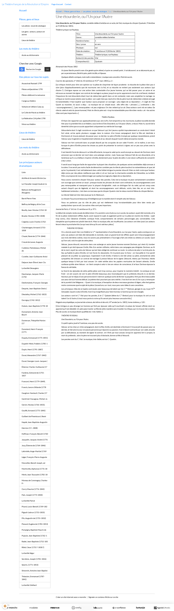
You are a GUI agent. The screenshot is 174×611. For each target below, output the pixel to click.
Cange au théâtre (29, 101)
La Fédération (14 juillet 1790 (33, 118)
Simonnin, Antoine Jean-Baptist (34, 570)
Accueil (59, 11)
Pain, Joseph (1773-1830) (32, 495)
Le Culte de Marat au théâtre (33, 112)
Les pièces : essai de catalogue (95, 11)
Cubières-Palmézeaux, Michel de (34, 249)
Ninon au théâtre (29, 124)
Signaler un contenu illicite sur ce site (103, 597)
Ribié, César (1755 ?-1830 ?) (33, 547)
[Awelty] (76, 608)
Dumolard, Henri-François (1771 (32, 330)
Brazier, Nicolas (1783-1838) (33, 216)
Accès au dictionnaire (30, 55)
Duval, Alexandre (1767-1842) (34, 355)
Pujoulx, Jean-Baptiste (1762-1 (34, 535)
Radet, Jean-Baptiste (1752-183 (35, 541)
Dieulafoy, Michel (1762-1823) (34, 294)
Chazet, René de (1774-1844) (33, 236)
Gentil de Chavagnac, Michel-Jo (34, 399)
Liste (24, 172)
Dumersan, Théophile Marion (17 (33, 321)
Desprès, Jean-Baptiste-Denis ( (34, 288)
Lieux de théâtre (28, 40)
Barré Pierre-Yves (29, 198)
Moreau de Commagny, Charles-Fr (35, 481)
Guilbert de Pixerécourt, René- (34, 416)
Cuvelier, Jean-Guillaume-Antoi (34, 256)
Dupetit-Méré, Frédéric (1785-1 (35, 343)
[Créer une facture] (98, 608)
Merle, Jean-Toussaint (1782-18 (34, 474)
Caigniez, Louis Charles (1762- (34, 222)
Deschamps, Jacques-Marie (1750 (33, 275)
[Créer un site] (12, 608)
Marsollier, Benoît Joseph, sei (33, 463)
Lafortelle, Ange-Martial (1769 (34, 451)
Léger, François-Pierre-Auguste (34, 457)
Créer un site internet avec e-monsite (71, 597)
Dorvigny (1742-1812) (31, 300)
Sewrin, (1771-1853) (30, 565)
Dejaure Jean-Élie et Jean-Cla (34, 262)
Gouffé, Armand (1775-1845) (33, 410)
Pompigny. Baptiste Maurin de (34, 530)
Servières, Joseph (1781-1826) (34, 559)
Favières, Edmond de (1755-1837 (33, 374)
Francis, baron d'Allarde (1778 (34, 387)
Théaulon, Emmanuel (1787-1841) (33, 577)
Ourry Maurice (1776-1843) (33, 489)
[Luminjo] (140, 608)
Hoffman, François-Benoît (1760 (35, 434)
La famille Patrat (28, 501)
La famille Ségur (28, 553)
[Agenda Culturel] (162, 608)
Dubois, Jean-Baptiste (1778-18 (35, 306)
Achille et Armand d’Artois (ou (34, 178)
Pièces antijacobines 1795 (32, 89)
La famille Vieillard (29, 585)
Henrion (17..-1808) (30, 428)
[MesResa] (55, 608)
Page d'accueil (57, 4)
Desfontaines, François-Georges (35, 282)
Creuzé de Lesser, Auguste (32, 242)
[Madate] (33, 608)
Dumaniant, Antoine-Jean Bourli (32, 313)
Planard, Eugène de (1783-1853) (35, 524)
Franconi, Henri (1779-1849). (33, 381)
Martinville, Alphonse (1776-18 (34, 469)
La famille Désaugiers (30, 268)
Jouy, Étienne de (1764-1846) (34, 445)
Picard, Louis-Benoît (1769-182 (34, 506)
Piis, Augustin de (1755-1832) (34, 518)
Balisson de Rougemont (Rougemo (31, 191)
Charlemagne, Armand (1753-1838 (34, 228)
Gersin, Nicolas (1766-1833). (33, 405)
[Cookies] (5, 606)
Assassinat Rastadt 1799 (32, 83)
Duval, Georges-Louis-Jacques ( (34, 361)
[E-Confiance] (119, 608)
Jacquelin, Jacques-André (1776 (35, 439)
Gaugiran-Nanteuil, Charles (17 (34, 393)
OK (47, 69)
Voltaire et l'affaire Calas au (33, 107)
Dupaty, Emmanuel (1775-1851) (35, 338)
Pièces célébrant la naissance (33, 95)
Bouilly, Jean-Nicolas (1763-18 (34, 210)
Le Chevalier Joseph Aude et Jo (34, 184)
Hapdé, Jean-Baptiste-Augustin (34, 422)
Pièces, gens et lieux (72, 11)
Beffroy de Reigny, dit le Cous (33, 204)
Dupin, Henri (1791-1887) (32, 349)
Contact (68, 4)
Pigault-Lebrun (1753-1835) (33, 512)
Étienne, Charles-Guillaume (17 (34, 367)
